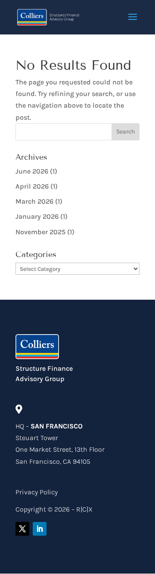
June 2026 (32, 171)
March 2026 (34, 201)
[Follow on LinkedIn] (39, 529)
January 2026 (37, 216)
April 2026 (32, 186)
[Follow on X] (22, 529)
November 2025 (40, 232)
